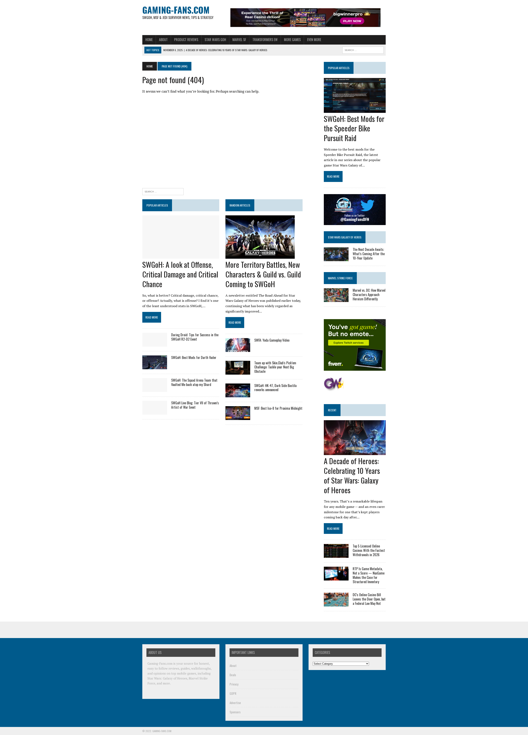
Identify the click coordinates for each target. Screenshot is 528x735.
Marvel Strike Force (340, 278)
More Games (292, 39)
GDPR (233, 693)
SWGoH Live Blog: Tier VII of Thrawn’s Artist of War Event (195, 405)
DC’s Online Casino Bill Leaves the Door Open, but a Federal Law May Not (369, 599)
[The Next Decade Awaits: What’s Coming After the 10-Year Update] (336, 258)
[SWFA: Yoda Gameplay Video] (237, 349)
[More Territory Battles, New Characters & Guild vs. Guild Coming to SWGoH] (260, 256)
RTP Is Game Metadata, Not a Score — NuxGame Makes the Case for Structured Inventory (368, 575)
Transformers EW (265, 39)
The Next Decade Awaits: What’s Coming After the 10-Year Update (369, 254)
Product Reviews (186, 39)
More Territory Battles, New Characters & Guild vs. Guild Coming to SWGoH (263, 274)
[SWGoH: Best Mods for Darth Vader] (154, 366)
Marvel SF (239, 39)
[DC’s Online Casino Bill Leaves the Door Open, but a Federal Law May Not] (336, 604)
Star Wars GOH (215, 39)
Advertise (235, 702)
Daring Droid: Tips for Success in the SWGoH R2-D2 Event (194, 337)
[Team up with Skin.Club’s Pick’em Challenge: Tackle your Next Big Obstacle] (237, 371)
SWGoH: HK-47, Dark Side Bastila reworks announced (275, 387)
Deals (233, 674)
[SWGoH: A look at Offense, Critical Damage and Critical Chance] (180, 256)
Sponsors (235, 712)
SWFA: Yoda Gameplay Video (271, 340)
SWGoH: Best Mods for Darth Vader (193, 357)
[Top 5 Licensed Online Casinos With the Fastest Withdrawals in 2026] (336, 555)
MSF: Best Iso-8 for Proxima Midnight (278, 408)
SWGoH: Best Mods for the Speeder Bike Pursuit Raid (354, 128)
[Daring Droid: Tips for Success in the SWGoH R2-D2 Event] (154, 343)
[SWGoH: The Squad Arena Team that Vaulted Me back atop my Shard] (154, 389)
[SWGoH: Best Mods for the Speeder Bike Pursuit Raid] (355, 110)
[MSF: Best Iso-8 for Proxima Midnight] (237, 417)
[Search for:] (163, 191)
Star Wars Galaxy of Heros (344, 237)
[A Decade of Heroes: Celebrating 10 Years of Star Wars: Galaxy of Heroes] (355, 452)
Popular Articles (338, 68)
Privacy (234, 684)
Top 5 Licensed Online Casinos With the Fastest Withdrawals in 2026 (369, 550)
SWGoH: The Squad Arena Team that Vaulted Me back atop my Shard (194, 382)
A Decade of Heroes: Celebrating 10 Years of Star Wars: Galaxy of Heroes (352, 475)
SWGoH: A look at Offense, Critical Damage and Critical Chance (180, 274)
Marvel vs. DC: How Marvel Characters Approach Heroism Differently (369, 294)
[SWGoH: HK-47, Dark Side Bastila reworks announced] (237, 394)
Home (149, 39)
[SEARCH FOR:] (363, 49)
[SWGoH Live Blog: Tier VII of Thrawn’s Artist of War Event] (154, 411)
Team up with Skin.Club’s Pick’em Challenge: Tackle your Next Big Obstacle (275, 367)
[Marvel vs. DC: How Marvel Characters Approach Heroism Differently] (336, 299)
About (163, 39)
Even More (314, 39)
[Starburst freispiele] (334, 389)
